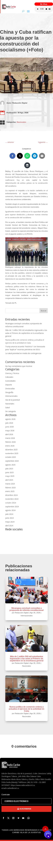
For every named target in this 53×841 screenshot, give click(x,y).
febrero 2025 (10, 487)
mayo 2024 (9, 522)
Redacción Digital (19, 103)
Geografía (9, 392)
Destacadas (10, 388)
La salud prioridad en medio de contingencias (23, 353)
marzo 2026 (10, 438)
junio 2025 (9, 472)
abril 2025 (9, 480)
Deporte (8, 384)
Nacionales (21, 122)
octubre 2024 (10, 503)
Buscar (43, 310)
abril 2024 (9, 525)
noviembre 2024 (11, 499)
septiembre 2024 (12, 506)
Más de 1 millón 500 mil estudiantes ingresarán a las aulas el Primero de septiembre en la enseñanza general (26, 333)
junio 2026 (9, 427)
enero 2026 (9, 446)
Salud (7, 407)
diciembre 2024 (11, 495)
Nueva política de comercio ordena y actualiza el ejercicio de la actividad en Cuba (26, 709)
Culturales (9, 377)
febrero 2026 (10, 442)
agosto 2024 (10, 510)
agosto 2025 (10, 465)
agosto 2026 (10, 419)
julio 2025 (9, 468)
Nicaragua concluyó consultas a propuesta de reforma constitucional (26, 609)
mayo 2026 (9, 430)
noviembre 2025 (11, 453)
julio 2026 (9, 423)
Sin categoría (10, 411)
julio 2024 (9, 514)
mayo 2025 (9, 476)
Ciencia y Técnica (12, 373)
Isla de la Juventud (12, 400)
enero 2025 (9, 491)
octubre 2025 (10, 457)
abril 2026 (9, 434)
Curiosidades (10, 381)
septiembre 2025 (12, 461)
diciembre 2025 (11, 449)
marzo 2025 (10, 484)
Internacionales (11, 396)
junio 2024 (9, 518)
